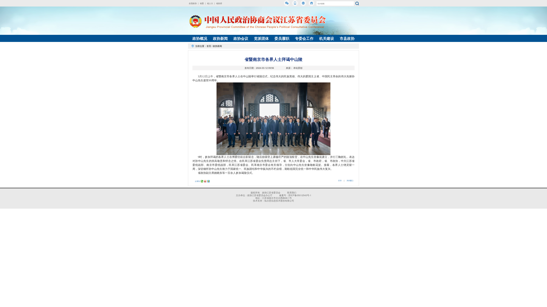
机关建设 (326, 38)
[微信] (202, 181)
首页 (209, 46)
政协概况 (199, 38)
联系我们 (291, 192)
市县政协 (347, 38)
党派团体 (261, 38)
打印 (340, 180)
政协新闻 (220, 38)
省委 (202, 3)
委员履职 (281, 38)
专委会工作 (304, 38)
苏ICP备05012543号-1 (299, 195)
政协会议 (240, 38)
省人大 (210, 3)
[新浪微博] (205, 181)
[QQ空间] (208, 181)
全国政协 (193, 3)
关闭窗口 (350, 180)
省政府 (219, 3)
